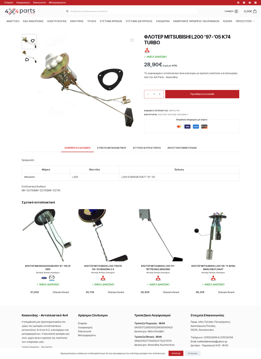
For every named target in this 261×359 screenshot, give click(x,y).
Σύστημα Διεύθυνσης (139, 21)
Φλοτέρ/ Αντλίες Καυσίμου (173, 114)
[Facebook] (238, 3)
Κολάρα (227, 21)
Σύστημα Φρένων (111, 21)
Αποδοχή (176, 353)
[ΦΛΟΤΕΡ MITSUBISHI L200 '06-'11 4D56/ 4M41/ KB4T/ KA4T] (213, 235)
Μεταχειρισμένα (57, 2)
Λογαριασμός (23, 2)
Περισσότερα (244, 21)
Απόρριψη (193, 353)
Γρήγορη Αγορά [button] (61, 292)
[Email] (250, 3)
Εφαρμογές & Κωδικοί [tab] (77, 147)
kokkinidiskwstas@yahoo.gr (212, 341)
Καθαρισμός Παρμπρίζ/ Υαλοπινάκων (196, 21)
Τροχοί (91, 21)
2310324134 (226, 337)
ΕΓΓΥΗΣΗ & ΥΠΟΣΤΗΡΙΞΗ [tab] (147, 147)
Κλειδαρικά (163, 21)
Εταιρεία (9, 2)
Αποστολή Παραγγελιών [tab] (182, 147)
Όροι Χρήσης (46, 347)
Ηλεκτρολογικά (56, 21)
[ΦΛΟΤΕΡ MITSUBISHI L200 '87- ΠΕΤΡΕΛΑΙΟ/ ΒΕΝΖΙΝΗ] (158, 235)
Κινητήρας (77, 21)
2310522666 (211, 337)
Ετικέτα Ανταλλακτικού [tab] (111, 147)
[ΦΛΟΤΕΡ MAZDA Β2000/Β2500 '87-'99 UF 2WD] (48, 235)
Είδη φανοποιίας (33, 21)
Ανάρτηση (12, 21)
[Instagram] (244, 3)
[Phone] (255, 3)
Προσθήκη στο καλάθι (202, 94)
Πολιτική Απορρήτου (30, 347)
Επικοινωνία (39, 2)
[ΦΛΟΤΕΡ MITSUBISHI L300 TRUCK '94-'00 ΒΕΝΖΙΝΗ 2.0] (103, 235)
